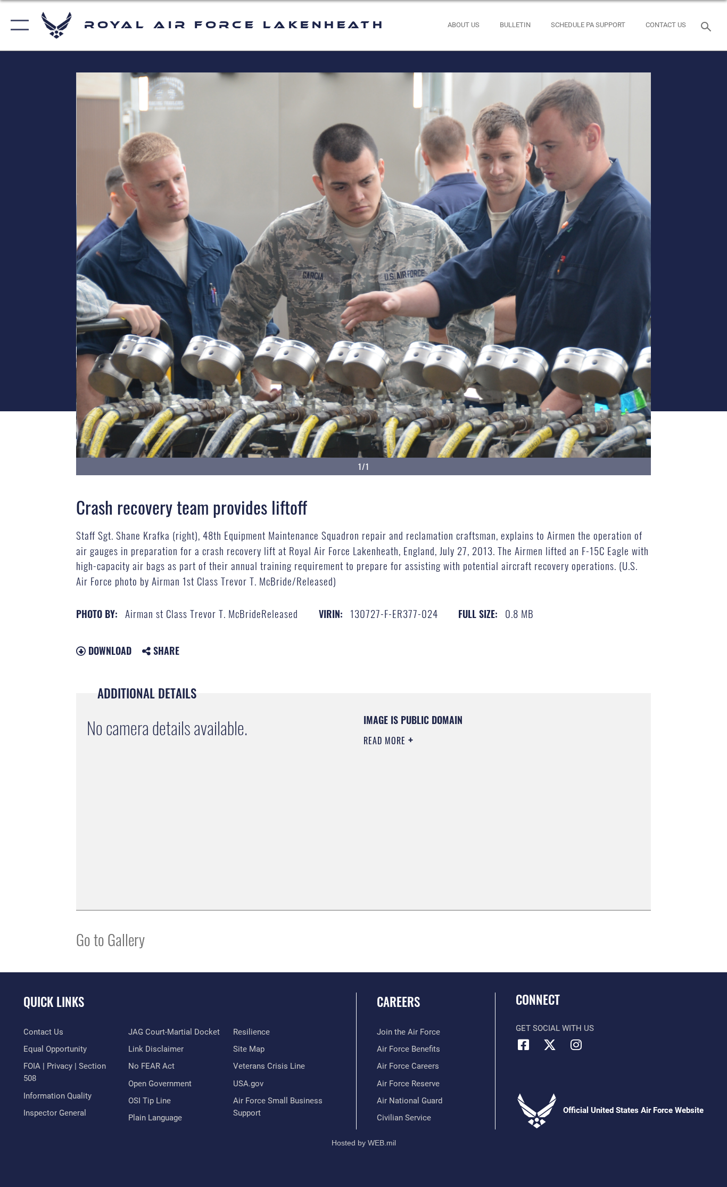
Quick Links (53, 1002)
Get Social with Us (555, 1028)
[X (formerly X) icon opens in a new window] (550, 1045)
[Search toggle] (708, 25)
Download (108, 650)
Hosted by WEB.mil (364, 1143)
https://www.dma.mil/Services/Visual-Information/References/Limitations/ (488, 823)
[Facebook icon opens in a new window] (524, 1045)
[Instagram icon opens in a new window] (576, 1045)
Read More (385, 740)
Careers (398, 1002)
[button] (17, 25)
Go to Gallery (110, 939)
